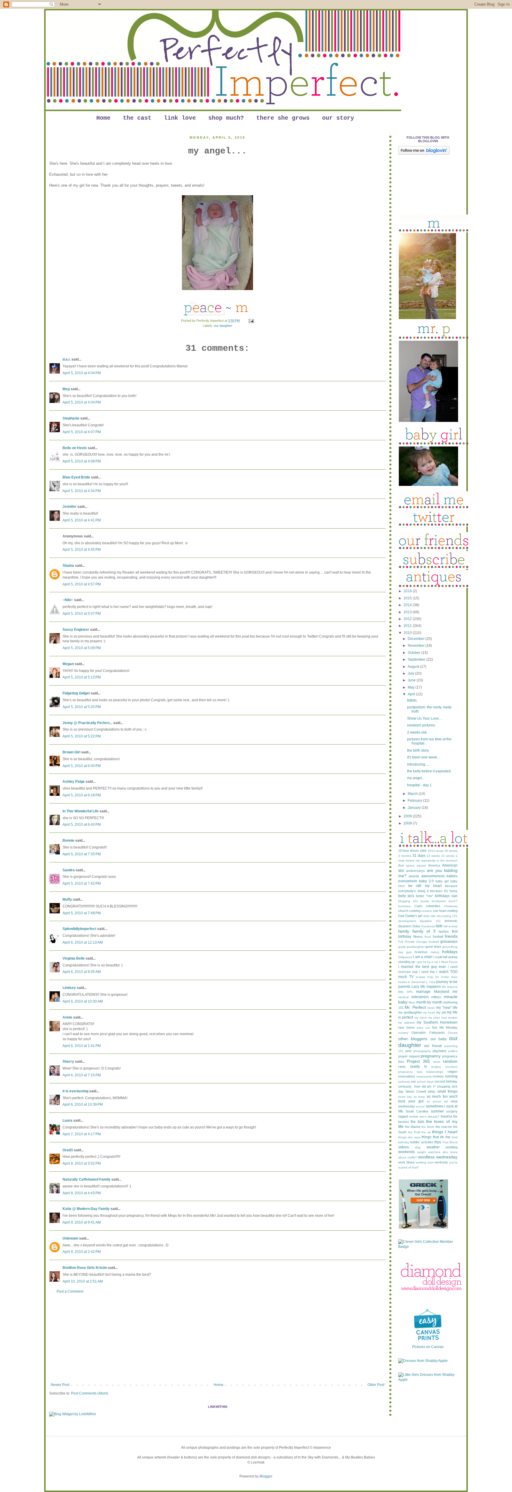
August (414, 667)
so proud (434, 1101)
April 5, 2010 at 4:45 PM (82, 550)
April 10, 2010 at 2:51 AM (83, 1281)
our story (338, 118)
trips (437, 1142)
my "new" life (446, 1008)
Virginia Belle (74, 958)
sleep (431, 1091)
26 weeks (450, 850)
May (411, 687)
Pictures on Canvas (428, 1347)
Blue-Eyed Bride (76, 477)
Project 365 (418, 1061)
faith (439, 926)
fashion (444, 931)
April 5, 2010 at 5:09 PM (82, 648)
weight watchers (429, 1152)
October (414, 653)
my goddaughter (410, 1012)
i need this (427, 972)
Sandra (69, 870)
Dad (401, 916)
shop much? (226, 118)
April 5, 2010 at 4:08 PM (82, 461)
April (412, 694)
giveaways (448, 941)
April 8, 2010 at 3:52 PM (82, 1163)
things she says (409, 1137)
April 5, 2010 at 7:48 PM (82, 913)
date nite (429, 916)
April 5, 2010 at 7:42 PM (82, 883)
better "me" (424, 896)
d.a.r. (67, 359)
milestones (420, 997)
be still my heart (424, 886)
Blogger (266, 1476)
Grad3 (68, 1150)
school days (425, 1081)
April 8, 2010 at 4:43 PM (82, 1193)
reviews (438, 1076)
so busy (419, 1096)
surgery (451, 1111)
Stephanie (71, 418)
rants (402, 1066)
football (438, 936)
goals (402, 946)
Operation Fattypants (428, 1032)
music (431, 1007)
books (425, 901)
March (413, 794)
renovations (406, 1076)
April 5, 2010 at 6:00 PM (82, 766)
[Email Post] (250, 320)
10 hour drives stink (412, 850)
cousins (426, 911)
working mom (425, 1162)
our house (433, 1046)
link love (180, 118)
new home (406, 1027)
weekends (406, 1152)
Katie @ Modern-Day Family (86, 1209)
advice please (416, 865)
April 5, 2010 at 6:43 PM (82, 824)
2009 (408, 816)
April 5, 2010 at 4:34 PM (82, 491)
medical (403, 997)
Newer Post (60, 1385)
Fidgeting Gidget (76, 693)
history (435, 952)
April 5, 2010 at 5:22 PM (82, 736)
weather (433, 1147)
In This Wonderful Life (81, 811)
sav (413, 1081)
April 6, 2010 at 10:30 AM (83, 1001)
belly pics (406, 896)
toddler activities (421, 1142)
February (415, 800)
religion (452, 1071)
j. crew (430, 982)
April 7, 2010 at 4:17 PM (82, 1134)
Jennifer (69, 507)
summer (437, 1111)
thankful (446, 1116)
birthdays (442, 896)
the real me (444, 1126)
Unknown (70, 1238)
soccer (420, 1106)
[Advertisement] (217, 1338)
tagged (403, 1116)
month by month (429, 1002)
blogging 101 (408, 901)
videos (403, 1147)
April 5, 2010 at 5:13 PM (82, 677)
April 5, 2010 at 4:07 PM (82, 432)
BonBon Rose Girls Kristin (85, 1268)
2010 (408, 633)
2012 (408, 619)
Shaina (68, 565)
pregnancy (431, 1056)
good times (433, 946)
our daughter (223, 325)
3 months (404, 855)
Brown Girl (71, 752)
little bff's (405, 991)
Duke (416, 926)
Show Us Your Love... (424, 718)
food (428, 936)
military (436, 997)
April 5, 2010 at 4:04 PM (82, 373)
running (451, 1076)
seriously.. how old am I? (417, 1086)
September (417, 659)
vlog (417, 1147)
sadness (404, 1081)
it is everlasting (75, 1091)
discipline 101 (430, 921)
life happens (430, 986)
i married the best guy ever (422, 967)
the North (427, 1126)
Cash (418, 906)
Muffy (67, 899)
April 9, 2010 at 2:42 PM (82, 1252)
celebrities (433, 906)
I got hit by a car (427, 961)
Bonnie (68, 840)
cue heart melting (445, 911)
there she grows (283, 118)
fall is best (450, 926)
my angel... (416, 778)
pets (408, 1051)
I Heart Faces (448, 961)
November (416, 645)
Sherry (68, 1061)
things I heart (444, 1131)
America (434, 865)
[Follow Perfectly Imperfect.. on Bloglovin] (423, 153)
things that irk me (436, 1137)
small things (447, 1091)
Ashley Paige (74, 781)
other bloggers (412, 1038)
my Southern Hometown (437, 1022)
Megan (68, 664)
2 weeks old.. (417, 732)
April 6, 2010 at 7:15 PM (82, 1075)
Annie (67, 1017)
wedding (451, 1147)
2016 (408, 591)
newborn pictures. (421, 725)
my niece (421, 1017)
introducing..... (418, 764)
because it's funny (443, 891)
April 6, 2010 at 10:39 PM (83, 1104)
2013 (408, 612)
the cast (137, 118)
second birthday (445, 1081)
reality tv (418, 1066)
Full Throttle (406, 941)
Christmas (450, 906)
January (415, 808)
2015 (408, 598)
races (436, 1061)
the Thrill (414, 1132)
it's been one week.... (424, 757)
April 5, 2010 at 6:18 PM (82, 795)
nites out (423, 1027)
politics (452, 1051)
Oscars (452, 1032)
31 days (418, 856)
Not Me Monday (444, 1027)
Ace (401, 865)
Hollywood (405, 957)
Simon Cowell (415, 1091)
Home (103, 118)
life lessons (449, 986)
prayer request (409, 1056)
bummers (404, 906)
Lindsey (69, 988)
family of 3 (424, 931)
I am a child (422, 957)
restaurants (424, 1076)
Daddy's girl (414, 916)
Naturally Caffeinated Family (87, 1179)
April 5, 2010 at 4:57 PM (82, 584)
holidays (449, 951)
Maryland (441, 992)
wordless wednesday (437, 1157)
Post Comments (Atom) (89, 1393)
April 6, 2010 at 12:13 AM (83, 942)
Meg (66, 389)
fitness (418, 936)
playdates (440, 1051)
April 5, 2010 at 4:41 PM (82, 520)
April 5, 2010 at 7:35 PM (82, 854)
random (450, 1061)
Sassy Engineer (76, 629)
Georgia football (427, 941)
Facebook (428, 926)
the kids (417, 1122)
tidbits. (412, 700)
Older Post (375, 1385)
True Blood (449, 1142)
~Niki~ (68, 600)
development (407, 921)
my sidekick (406, 1022)
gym (409, 952)
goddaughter (416, 946)
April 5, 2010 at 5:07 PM (82, 613)
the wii (426, 1132)
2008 (408, 823)
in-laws (420, 977)
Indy (430, 977)
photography (422, 1051)
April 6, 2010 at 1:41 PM (82, 1046)
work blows (406, 1162)
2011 (408, 626)
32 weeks (433, 855)
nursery (403, 1032)
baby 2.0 (426, 881)
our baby (439, 1039)
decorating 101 (447, 916)
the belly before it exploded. (429, 771)
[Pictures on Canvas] (428, 1342)
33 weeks (448, 855)
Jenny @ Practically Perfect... (87, 723)
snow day (405, 1096)
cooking (414, 911)
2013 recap (436, 850)
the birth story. (418, 750)
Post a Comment (70, 1291)
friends (451, 936)
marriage (423, 992)
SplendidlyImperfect (79, 929)
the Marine (412, 1126)
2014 (408, 605)
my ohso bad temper (442, 1017)
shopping (443, 1086)
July (411, 673)
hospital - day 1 (419, 785)
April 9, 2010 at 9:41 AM (82, 1222)
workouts (441, 1162)
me (454, 992)
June (412, 680)
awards (414, 876)
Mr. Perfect (415, 1007)
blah (454, 896)
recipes (436, 1066)
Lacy (415, 986)
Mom (412, 1002)
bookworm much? (444, 901)
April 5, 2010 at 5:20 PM (82, 707)
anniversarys (415, 871)
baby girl (442, 881)
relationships (434, 1071)
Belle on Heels (75, 448)
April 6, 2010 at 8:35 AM (82, 972)
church (403, 911)
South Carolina (417, 1111)
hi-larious (421, 952)
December (416, 639)
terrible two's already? (424, 1116)
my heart (429, 1012)
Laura (67, 1120)
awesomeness (433, 876)
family (403, 931)
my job (441, 1012)
